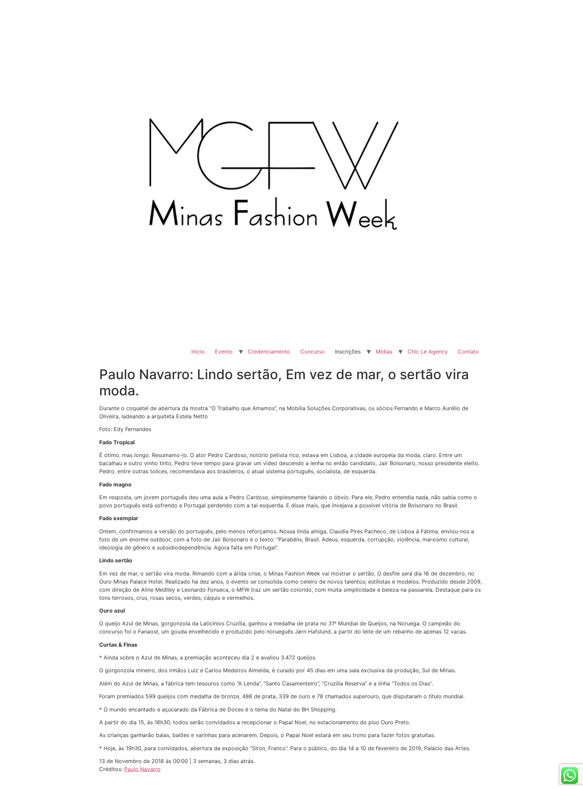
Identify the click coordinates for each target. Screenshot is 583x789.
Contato (468, 351)
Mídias (384, 351)
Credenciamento (269, 351)
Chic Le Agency (428, 351)
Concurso (312, 351)
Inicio (198, 351)
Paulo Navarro (142, 769)
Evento (224, 351)
